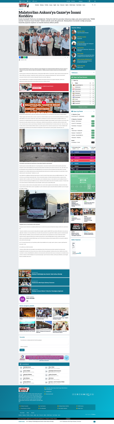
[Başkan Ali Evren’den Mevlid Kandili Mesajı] (27, 312)
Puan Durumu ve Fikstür (25, 408)
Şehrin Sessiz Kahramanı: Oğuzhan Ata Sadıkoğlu (85, 50)
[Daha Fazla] (27, 57)
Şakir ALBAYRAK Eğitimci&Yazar (84, 59)
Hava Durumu (43, 406)
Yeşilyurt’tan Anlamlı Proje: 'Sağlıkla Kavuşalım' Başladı (60, 318)
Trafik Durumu (80, 406)
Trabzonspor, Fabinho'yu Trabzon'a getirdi (75, 219)
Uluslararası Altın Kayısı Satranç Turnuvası (89, 203)
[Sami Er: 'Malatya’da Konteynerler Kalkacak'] (44, 325)
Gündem (37, 5)
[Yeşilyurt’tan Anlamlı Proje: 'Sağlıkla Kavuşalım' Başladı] (60, 312)
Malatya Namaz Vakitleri (64, 406)
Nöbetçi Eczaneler (24, 406)
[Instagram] (80, 394)
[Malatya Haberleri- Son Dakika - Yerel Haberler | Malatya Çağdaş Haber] (24, 5)
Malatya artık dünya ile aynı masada (27, 331)
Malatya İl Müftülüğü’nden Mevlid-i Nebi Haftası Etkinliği (75, 204)
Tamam (68, 418)
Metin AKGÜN (80, 53)
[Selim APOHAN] (22, 299)
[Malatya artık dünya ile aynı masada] (27, 325)
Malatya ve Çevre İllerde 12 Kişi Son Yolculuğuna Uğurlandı (76, 234)
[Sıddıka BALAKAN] (73, 66)
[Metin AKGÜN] (73, 55)
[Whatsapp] (91, 394)
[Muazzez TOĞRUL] (73, 31)
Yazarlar (35, 1)
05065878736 (48, 391)
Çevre (84, 5)
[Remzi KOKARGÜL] (73, 43)
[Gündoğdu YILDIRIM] (73, 37)
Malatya (42, 5)
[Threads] (86, 394)
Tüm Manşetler (43, 408)
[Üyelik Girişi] (94, 1)
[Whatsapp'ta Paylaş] (24, 57)
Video (29, 1)
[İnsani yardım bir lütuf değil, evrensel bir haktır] (44, 312)
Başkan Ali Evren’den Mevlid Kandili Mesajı (88, 234)
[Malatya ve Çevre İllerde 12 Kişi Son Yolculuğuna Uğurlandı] (76, 227)
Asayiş (50, 5)
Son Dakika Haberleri (63, 408)
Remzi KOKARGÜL (81, 42)
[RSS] (93, 394)
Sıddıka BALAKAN (81, 65)
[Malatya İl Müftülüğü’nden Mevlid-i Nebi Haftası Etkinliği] (76, 196)
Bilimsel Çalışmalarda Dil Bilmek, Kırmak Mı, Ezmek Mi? (84, 61)
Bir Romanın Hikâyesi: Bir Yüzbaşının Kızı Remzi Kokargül (85, 44)
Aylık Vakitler (74, 190)
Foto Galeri (23, 1)
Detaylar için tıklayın (83, 107)
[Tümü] (93, 27)
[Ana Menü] (94, 5)
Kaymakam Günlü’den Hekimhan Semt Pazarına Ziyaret (60, 332)
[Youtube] (84, 394)
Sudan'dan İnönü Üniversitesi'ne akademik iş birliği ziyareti (88, 219)
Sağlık (54, 5)
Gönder (22, 350)
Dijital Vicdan (80, 67)
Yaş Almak (79, 38)
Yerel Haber (79, 5)
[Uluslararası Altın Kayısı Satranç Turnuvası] (89, 196)
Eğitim (67, 5)
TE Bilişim (93, 414)
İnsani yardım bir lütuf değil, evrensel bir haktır (42, 318)
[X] (75, 394)
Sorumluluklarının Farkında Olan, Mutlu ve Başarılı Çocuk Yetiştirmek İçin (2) (85, 56)
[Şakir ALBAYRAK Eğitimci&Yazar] (73, 60)
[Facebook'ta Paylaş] (20, 57)
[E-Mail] (27, 301)
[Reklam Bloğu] (44, 357)
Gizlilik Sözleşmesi (61, 418)
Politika (46, 5)
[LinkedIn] (82, 394)
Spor (58, 5)
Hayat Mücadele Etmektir (83, 32)
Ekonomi (62, 5)
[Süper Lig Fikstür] (93, 111)
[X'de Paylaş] (22, 57)
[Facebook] (73, 394)
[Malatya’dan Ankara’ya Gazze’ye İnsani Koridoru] (44, 41)
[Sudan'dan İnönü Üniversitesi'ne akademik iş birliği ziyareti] (89, 211)
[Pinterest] (77, 394)
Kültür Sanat (72, 5)
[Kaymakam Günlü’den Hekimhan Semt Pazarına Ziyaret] (60, 325)
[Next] (88, 394)
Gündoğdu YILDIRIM (81, 37)
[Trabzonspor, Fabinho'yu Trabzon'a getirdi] (76, 211)
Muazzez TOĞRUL (81, 31)
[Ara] (93, 5)
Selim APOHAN (30, 298)
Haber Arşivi (80, 408)
